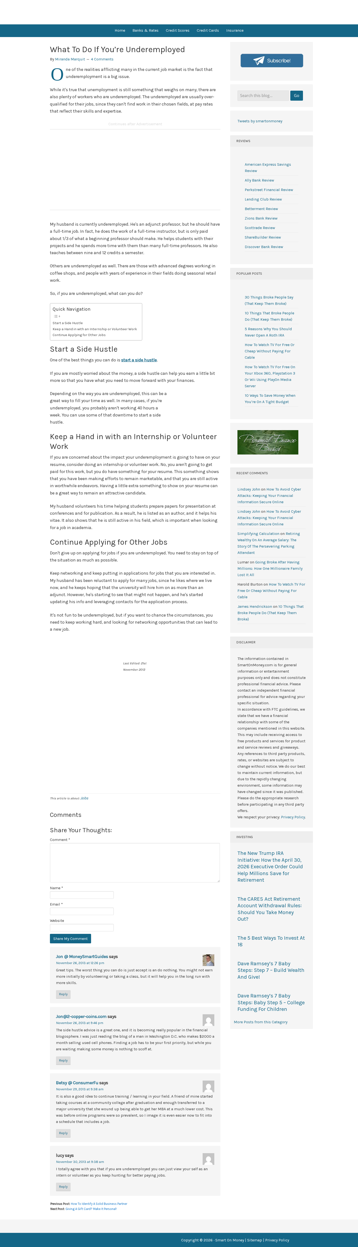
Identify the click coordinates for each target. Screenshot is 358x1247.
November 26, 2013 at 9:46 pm (79, 1023)
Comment (60, 839)
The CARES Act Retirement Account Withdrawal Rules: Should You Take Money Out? (269, 909)
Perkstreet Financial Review (269, 189)
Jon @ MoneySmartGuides (82, 956)
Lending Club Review (263, 199)
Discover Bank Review (264, 246)
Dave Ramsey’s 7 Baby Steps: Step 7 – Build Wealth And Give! (270, 970)
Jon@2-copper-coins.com (81, 1016)
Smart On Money (179, 12)
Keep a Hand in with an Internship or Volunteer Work (95, 329)
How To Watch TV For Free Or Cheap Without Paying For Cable (269, 351)
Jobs (84, 798)
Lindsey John (248, 489)
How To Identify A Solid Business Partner (99, 1204)
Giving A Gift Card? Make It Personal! (91, 1209)
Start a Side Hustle (68, 323)
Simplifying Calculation (258, 533)
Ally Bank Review (259, 180)
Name (56, 888)
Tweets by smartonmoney (259, 121)
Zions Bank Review (261, 218)
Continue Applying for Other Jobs (79, 335)
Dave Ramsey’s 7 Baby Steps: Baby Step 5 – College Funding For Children (271, 1002)
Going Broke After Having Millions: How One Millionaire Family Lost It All (269, 568)
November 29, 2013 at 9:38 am (80, 1089)
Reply (63, 994)
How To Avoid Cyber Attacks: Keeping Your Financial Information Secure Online (269, 495)
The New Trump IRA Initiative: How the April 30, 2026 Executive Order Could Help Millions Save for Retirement (270, 866)
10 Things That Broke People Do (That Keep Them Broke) (270, 612)
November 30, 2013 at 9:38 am (80, 1162)
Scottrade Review (260, 227)
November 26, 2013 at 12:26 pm (80, 963)
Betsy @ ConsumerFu (77, 1082)
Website (57, 920)
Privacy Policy (293, 817)
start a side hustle (139, 360)
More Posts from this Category (260, 1022)
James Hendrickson (254, 606)
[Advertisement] (135, 172)
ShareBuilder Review (263, 237)
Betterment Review (261, 208)
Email (56, 904)
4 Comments (102, 59)
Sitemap (254, 1240)
